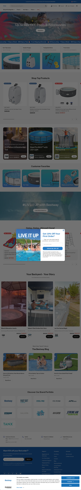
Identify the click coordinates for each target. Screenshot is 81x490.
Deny (70, 485)
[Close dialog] (63, 230)
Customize (69, 481)
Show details (19, 487)
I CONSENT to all (70, 477)
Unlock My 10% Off (52, 248)
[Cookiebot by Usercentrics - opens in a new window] (8, 487)
